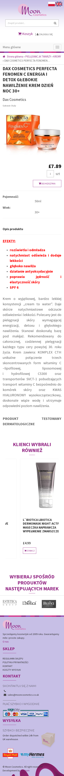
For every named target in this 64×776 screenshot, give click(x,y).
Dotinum (25, 770)
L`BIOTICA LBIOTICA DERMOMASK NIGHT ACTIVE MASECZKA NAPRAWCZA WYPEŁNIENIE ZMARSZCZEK (29, 525)
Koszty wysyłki (12, 669)
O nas (6, 641)
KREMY (57, 56)
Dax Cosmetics (14, 99)
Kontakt (7, 666)
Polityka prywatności (15, 662)
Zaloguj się (46, 34)
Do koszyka (48, 183)
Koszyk (27, 33)
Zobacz (18, 550)
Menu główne (12, 47)
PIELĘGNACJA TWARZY (38, 56)
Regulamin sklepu (13, 658)
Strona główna (15, 56)
